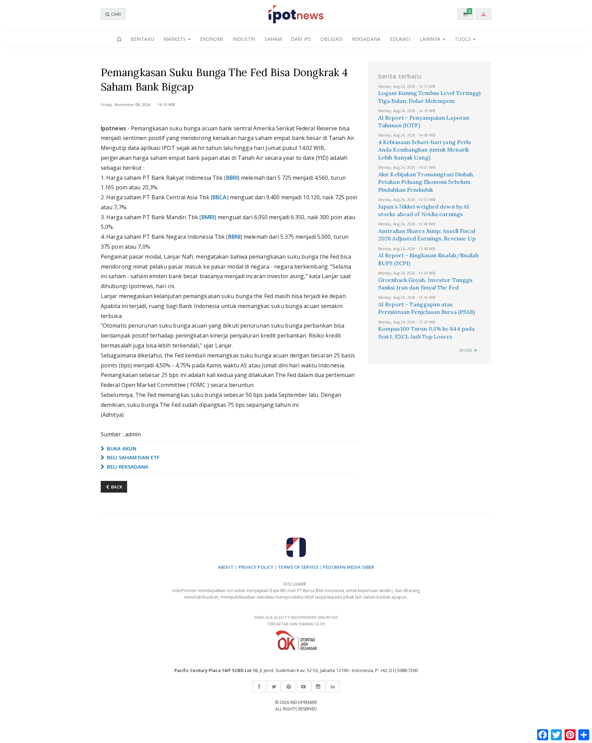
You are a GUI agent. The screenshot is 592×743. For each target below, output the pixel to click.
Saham (273, 39)
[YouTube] (303, 686)
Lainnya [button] (431, 39)
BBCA (219, 197)
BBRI (232, 177)
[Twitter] (274, 686)
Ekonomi (211, 39)
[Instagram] (318, 686)
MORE (466, 350)
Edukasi (400, 39)
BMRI (207, 217)
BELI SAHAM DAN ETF (133, 457)
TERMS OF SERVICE (298, 567)
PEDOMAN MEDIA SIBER (348, 567)
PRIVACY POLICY (255, 567)
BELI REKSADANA (127, 466)
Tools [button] (463, 39)
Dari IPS (301, 39)
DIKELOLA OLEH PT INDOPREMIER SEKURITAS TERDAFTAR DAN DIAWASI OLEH (296, 620)
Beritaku (142, 39)
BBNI (234, 236)
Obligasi (331, 39)
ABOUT (226, 567)
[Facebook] (259, 686)
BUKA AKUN (121, 448)
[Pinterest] (288, 686)
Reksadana (366, 39)
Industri (244, 39)
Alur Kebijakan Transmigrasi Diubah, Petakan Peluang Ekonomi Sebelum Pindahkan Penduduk (426, 182)
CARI (115, 14)
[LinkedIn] (333, 686)
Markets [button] (175, 39)
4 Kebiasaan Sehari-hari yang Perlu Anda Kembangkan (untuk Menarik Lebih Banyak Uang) (424, 150)
